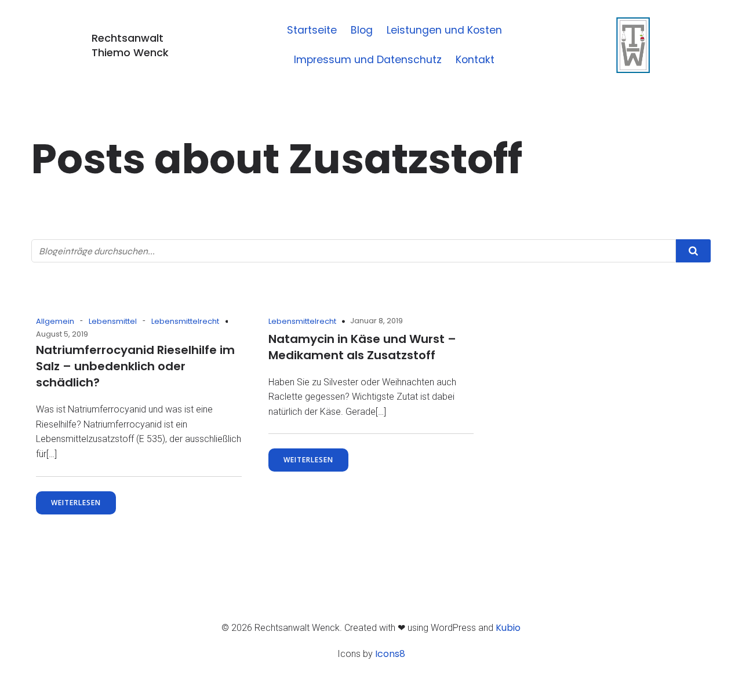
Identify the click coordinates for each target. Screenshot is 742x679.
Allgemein (55, 321)
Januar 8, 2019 (376, 320)
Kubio (508, 627)
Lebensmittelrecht (185, 321)
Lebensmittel (113, 321)
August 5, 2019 (62, 334)
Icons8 (390, 653)
